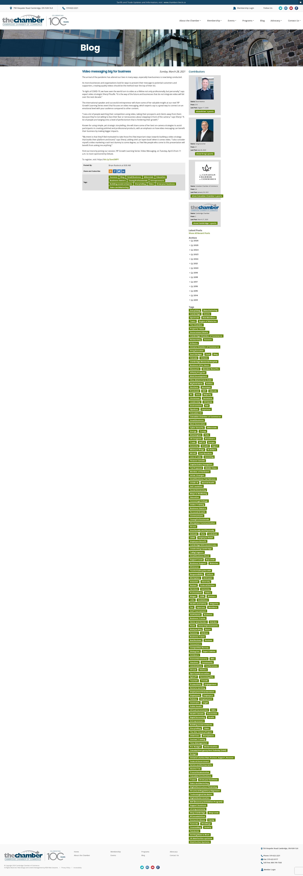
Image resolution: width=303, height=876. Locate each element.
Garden (213, 622)
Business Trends (197, 618)
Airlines (204, 633)
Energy (193, 431)
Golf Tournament (198, 611)
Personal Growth (197, 512)
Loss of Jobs (195, 457)
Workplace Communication (202, 523)
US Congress (196, 438)
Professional (196, 592)
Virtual (193, 670)
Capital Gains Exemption (201, 464)
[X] (280, 8)
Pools (192, 625)
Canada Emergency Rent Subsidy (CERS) (208, 750)
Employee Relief (205, 537)
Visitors (203, 670)
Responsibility (196, 574)
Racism (193, 585)
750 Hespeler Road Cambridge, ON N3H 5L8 (33, 8)
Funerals (194, 824)
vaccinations (196, 666)
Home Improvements (208, 625)
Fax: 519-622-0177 (270, 859)
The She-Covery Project (201, 732)
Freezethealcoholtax (199, 772)
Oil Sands (208, 402)
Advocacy (275, 20)
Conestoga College (199, 501)
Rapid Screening (197, 717)
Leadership (195, 402)
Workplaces (208, 736)
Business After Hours (199, 365)
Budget (193, 754)
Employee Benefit (198, 541)
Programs (247, 20)
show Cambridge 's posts (204, 223)
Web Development (198, 376)
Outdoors (194, 655)
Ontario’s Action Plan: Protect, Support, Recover (212, 758)
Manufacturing (210, 310)
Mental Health (208, 482)
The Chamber (196, 325)
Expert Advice (209, 651)
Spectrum (194, 317)
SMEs (213, 710)
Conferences (211, 666)
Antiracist (207, 578)
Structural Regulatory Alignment (205, 791)
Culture (209, 574)
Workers (212, 596)
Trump (203, 431)
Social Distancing (198, 490)
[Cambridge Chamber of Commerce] (36, 20)
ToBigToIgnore (197, 552)
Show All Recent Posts (199, 233)
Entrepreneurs (157, 180)
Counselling (195, 827)
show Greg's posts (204, 154)
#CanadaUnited (197, 816)
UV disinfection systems (201, 838)
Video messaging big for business (106, 71)
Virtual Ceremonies (199, 710)
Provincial (194, 391)
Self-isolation (196, 486)
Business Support (198, 563)
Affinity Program (197, 372)
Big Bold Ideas (196, 383)
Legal (205, 703)
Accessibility (78, 868)
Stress (193, 526)
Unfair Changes (197, 475)
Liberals (213, 391)
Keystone (206, 409)
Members (212, 607)
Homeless (207, 398)
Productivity (195, 684)
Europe (211, 442)
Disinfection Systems (200, 842)
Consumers (195, 644)
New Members (209, 317)
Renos (208, 629)
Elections (194, 387)
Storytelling (140, 184)
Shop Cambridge (197, 813)
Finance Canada (197, 460)
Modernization (211, 747)
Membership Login (245, 8)
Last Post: (194, 108)
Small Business (134, 177)
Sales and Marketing (119, 187)
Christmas (195, 398)
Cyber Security (197, 427)
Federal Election (207, 585)
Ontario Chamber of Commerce (204, 347)
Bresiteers (210, 438)
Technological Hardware (201, 794)
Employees (195, 695)
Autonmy (205, 589)
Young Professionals (138, 180)
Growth (205, 446)
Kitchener (194, 567)
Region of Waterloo (208, 321)
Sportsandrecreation (200, 673)
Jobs (192, 600)
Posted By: (87, 165)
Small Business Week (199, 556)
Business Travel (197, 636)
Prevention (212, 714)
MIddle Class (211, 468)
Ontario (204, 358)
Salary (208, 592)
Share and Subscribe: (91, 171)
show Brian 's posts (205, 111)
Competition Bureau (199, 648)
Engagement (210, 684)
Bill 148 (193, 453)
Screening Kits (206, 677)
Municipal (206, 387)
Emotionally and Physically (202, 530)
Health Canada (197, 714)
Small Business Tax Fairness (203, 479)
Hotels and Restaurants (201, 765)
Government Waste (199, 332)
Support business (198, 805)
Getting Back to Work (199, 835)
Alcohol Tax (195, 769)
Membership (213, 20)
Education (161, 177)
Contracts (194, 703)
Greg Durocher (197, 350)
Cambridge (195, 314)
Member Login (269, 869)
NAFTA (202, 442)
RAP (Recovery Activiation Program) (206, 802)
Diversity (206, 581)
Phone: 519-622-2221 (271, 855)
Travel (193, 780)
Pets (203, 534)
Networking (195, 339)
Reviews (208, 640)
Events (231, 20)
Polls (207, 435)
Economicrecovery (198, 659)
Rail (206, 405)
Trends (204, 681)
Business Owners (118, 180)
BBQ (212, 659)
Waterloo (214, 563)
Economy (194, 446)
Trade (193, 442)
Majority (207, 394)
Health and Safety (198, 603)
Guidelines (203, 600)
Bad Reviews (195, 640)
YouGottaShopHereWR (200, 570)
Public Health (196, 706)
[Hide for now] (300, 2)
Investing (209, 457)
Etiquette (214, 603)
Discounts (194, 369)
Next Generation (197, 424)
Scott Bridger (196, 354)
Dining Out (195, 651)
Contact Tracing (197, 739)
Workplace (195, 578)
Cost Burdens (205, 453)
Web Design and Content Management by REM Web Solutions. (38, 868)
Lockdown (212, 534)
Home (76, 852)
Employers (208, 695)
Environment (196, 405)
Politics (209, 383)
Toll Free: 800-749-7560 (272, 862)
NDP (204, 391)
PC (191, 394)
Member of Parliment (199, 471)
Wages (193, 596)
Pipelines (194, 409)
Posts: (193, 105)
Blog (262, 20)
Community (207, 662)
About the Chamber (189, 20)
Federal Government (199, 761)
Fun (191, 607)
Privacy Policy (65, 868)
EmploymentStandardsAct (202, 692)
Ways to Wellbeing (198, 493)
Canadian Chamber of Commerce (205, 416)
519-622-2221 (72, 8)
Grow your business (166, 184)
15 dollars (211, 449)
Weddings (206, 824)
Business (208, 614)
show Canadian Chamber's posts (207, 196)
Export (215, 446)
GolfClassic (195, 614)
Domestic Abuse (197, 820)
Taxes (193, 321)
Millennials (149, 177)
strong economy (197, 809)
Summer (194, 633)
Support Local (196, 559)
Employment (206, 699)
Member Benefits (211, 369)
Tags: (85, 182)
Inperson (201, 607)
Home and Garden (198, 622)
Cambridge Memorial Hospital (203, 361)
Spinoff (193, 677)
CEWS (192, 537)
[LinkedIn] (286, 8)
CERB (202, 596)
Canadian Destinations (200, 776)
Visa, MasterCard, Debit (201, 380)
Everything (195, 310)
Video (151, 184)
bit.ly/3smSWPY (111, 159)
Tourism (194, 681)
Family (211, 820)
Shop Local (213, 813)
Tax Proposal (196, 468)
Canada (193, 358)
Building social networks (121, 184)
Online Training (197, 504)
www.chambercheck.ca (175, 2)
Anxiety (207, 827)
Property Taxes (197, 328)
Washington (195, 435)
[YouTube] (291, 8)
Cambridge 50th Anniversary (203, 545)
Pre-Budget (195, 747)
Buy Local (210, 559)
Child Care (194, 736)
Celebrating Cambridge (201, 548)
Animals (193, 534)
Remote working (197, 688)
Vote (198, 394)
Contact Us (293, 20)
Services (194, 589)
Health (211, 717)
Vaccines (194, 662)
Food (208, 354)
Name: (193, 102)
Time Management (198, 743)
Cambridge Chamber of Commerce (206, 336)
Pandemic (194, 831)
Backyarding (196, 629)
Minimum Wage (197, 449)
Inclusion (194, 581)
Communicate (196, 515)
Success (114, 177)
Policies (193, 699)
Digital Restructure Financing (203, 787)
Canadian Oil (196, 413)
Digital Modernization (200, 798)
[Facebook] (296, 8)
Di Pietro (194, 343)
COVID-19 (194, 482)
